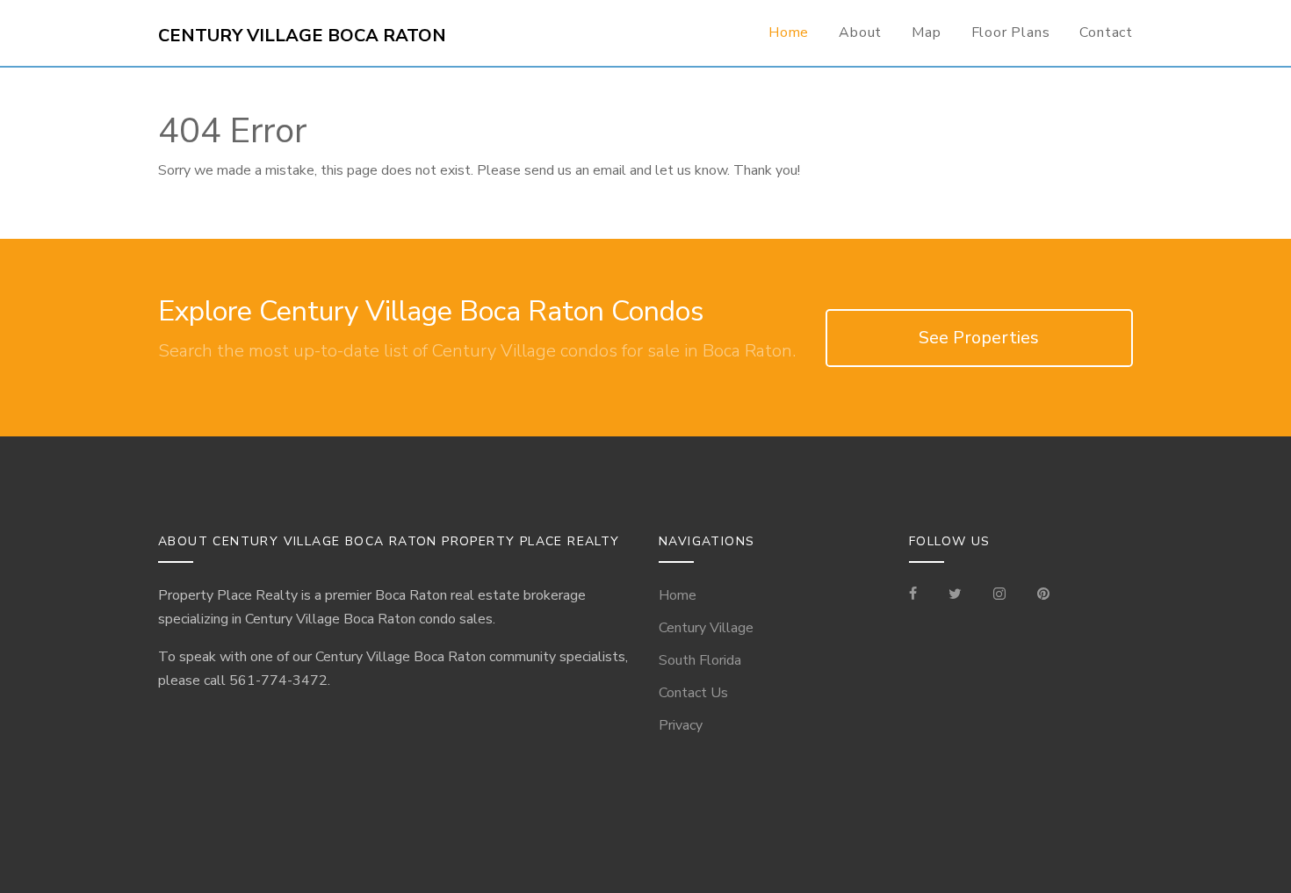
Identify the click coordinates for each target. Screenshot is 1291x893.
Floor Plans (1010, 32)
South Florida (700, 660)
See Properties (979, 337)
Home (788, 32)
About (860, 32)
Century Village (706, 627)
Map (926, 32)
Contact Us (693, 692)
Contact (1106, 32)
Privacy (681, 725)
